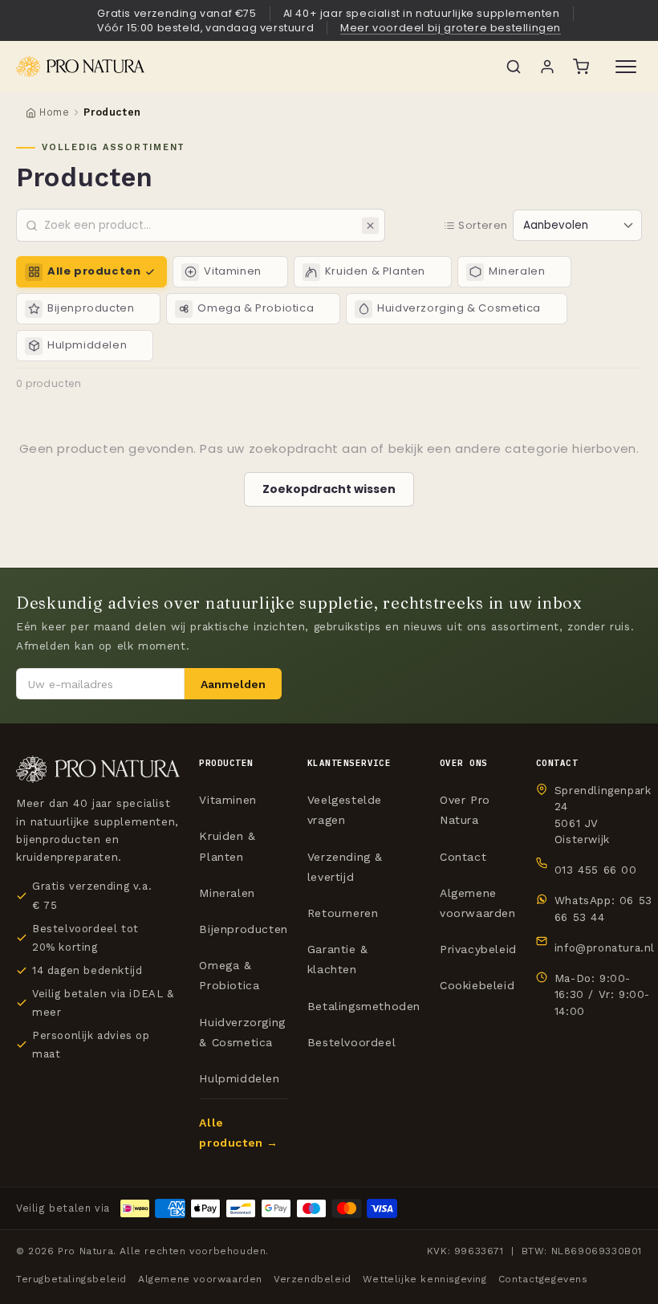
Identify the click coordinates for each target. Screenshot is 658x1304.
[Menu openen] (626, 67)
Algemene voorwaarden (478, 902)
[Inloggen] (547, 67)
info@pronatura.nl (604, 947)
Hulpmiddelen (239, 1078)
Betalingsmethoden (363, 1006)
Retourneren (343, 913)
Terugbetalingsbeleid (71, 1279)
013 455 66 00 (595, 869)
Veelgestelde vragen (344, 809)
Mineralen (226, 892)
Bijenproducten (243, 929)
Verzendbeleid (312, 1279)
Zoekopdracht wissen (329, 489)
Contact (463, 856)
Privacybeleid (478, 949)
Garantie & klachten (337, 959)
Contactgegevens (543, 1279)
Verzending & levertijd (345, 866)
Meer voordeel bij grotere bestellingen (450, 28)
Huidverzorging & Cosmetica (242, 1032)
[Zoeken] (514, 67)
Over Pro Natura (465, 809)
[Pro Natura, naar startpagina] (250, 66)
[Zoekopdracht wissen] (370, 225)
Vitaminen (227, 799)
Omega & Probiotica (229, 975)
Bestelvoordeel (351, 1042)
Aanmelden (233, 684)
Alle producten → (238, 1132)
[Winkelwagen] (581, 67)
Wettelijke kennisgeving (425, 1279)
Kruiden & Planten (227, 845)
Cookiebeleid (477, 985)
